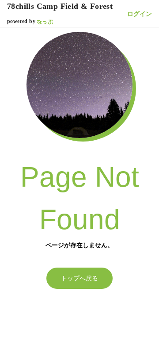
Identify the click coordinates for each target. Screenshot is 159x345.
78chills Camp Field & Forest (60, 6)
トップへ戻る (79, 278)
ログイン (139, 13)
